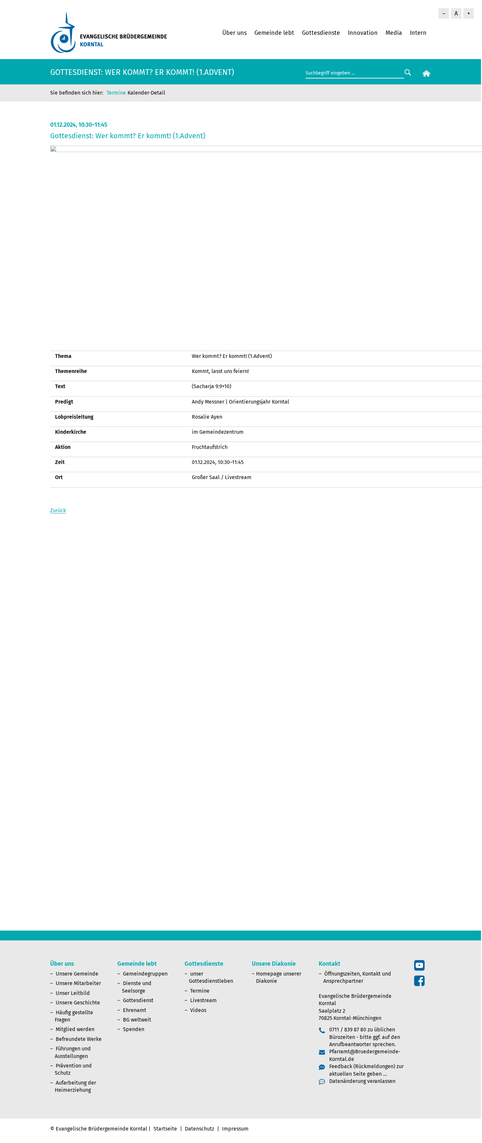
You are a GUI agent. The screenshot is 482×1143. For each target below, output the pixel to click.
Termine (116, 93)
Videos (198, 1010)
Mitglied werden (75, 1029)
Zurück (58, 510)
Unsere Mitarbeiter (78, 983)
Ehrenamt (134, 1010)
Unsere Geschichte (78, 1003)
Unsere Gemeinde (77, 974)
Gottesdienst (138, 1000)
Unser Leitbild (73, 993)
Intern (418, 32)
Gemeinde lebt (274, 32)
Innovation (363, 32)
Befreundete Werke (79, 1039)
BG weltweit (137, 1020)
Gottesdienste (321, 32)
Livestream (203, 1000)
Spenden (133, 1029)
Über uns (234, 32)
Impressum (235, 1129)
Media (394, 32)
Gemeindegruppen (145, 974)
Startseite (165, 1129)
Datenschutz (199, 1129)
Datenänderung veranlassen (362, 1081)
